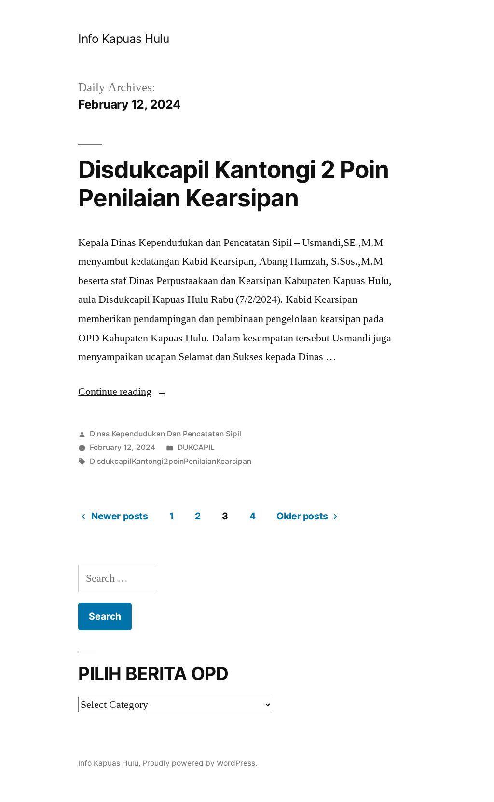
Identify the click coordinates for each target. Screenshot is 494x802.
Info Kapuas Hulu (123, 38)
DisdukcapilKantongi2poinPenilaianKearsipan (170, 461)
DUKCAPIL (196, 447)
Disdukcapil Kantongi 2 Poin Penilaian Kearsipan (233, 183)
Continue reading (122, 391)
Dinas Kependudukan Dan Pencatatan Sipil (165, 433)
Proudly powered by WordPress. (199, 763)
